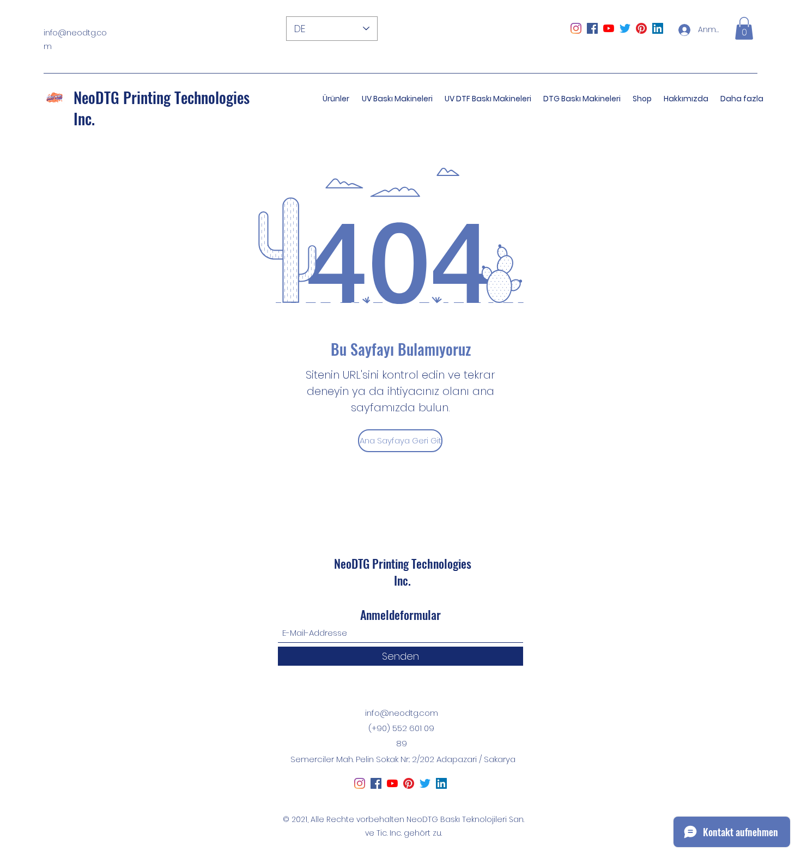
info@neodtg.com (401, 713)
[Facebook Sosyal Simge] (592, 28)
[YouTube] (608, 28)
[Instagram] (576, 28)
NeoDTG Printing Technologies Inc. (162, 108)
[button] (744, 28)
